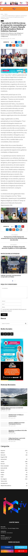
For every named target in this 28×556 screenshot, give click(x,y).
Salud (2, 476)
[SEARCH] (25, 323)
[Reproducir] (2, 221)
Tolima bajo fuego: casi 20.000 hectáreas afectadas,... (17, 439)
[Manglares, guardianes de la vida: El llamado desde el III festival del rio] (4, 432)
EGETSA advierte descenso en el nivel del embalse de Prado (12, 408)
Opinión (2, 472)
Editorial (2, 452)
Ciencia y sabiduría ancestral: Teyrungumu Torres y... (16, 423)
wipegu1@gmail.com (5, 538)
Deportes (3, 450)
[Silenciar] (23, 221)
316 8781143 (3, 532)
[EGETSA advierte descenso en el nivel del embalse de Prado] (14, 397)
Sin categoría (4, 479)
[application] (14, 215)
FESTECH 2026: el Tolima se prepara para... (16, 415)
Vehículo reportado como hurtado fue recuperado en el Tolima (11, 276)
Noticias (2, 470)
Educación (3, 455)
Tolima (2, 20)
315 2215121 (10, 532)
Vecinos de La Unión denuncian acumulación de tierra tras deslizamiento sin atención (14, 238)
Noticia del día (4, 468)
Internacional (3, 459)
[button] (14, 215)
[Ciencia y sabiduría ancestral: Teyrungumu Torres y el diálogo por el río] (4, 424)
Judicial (2, 461)
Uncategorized (4, 483)
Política (2, 474)
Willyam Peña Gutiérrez (6, 485)
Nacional (2, 463)
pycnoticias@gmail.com (6, 537)
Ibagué (2, 457)
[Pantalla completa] (25, 221)
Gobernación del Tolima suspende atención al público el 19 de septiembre (14, 247)
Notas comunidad (5, 466)
